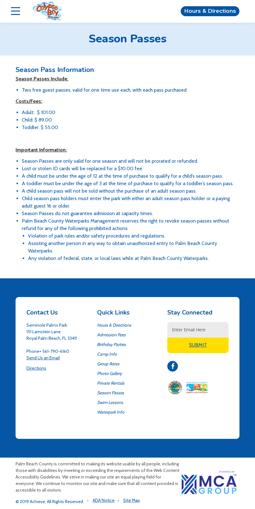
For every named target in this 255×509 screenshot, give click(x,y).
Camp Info (107, 354)
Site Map (131, 500)
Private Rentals (110, 383)
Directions (36, 368)
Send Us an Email (43, 358)
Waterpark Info (110, 412)
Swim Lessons (110, 402)
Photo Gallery (109, 373)
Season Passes (110, 393)
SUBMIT (198, 345)
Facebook (172, 366)
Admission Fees (111, 335)
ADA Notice (103, 500)
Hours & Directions (210, 11)
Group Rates (108, 364)
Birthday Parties (111, 344)
